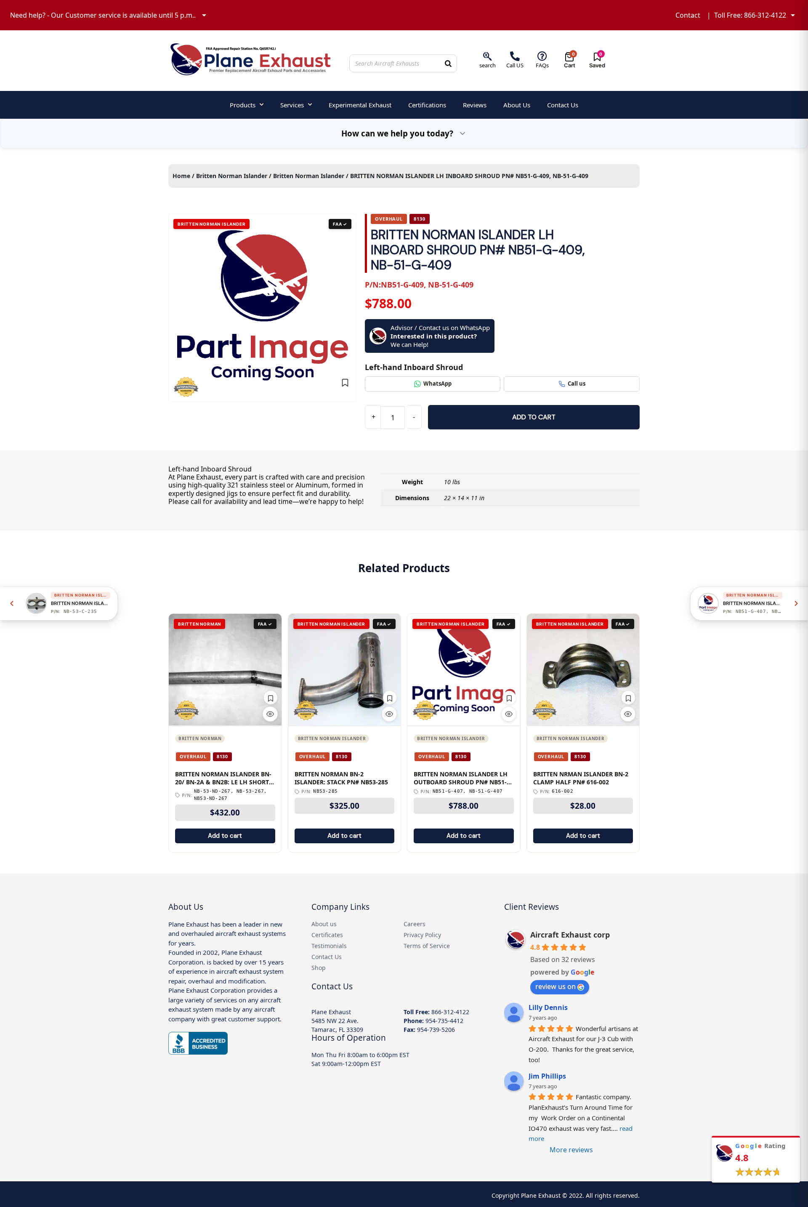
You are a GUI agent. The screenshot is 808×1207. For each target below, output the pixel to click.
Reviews (474, 105)
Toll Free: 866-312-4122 (750, 15)
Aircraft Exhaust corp (570, 935)
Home (181, 176)
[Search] (448, 63)
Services (292, 105)
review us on (555, 986)
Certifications (427, 105)
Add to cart (534, 417)
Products (242, 105)
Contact (687, 15)
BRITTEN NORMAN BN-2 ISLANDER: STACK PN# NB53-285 (341, 778)
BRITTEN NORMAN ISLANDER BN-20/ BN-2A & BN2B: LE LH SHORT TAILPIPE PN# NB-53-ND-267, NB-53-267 (223, 778)
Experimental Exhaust (360, 105)
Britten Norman (199, 738)
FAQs (542, 65)
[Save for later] (345, 382)
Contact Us (562, 105)
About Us (516, 105)
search (487, 65)
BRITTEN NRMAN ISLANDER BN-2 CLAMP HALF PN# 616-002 (580, 778)
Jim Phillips (547, 1076)
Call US (515, 65)
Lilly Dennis (548, 1007)
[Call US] (515, 56)
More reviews (571, 1149)
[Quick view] (270, 714)
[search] (487, 56)
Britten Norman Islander (231, 176)
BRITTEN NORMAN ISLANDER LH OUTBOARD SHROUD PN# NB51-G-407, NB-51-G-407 (463, 778)
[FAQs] (542, 56)
